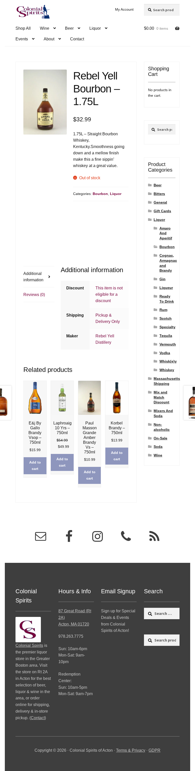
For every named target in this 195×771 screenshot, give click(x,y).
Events (21, 39)
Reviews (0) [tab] (34, 294)
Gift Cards (162, 211)
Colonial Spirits (29, 645)
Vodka (164, 353)
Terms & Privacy (130, 750)
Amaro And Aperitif (165, 233)
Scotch (165, 318)
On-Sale (160, 438)
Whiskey (166, 370)
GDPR (154, 750)
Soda (158, 447)
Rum (163, 310)
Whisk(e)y (168, 361)
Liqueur (166, 288)
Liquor (95, 28)
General (160, 202)
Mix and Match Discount (161, 397)
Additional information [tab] (33, 276)
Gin (162, 279)
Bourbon (100, 194)
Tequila (165, 336)
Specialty (167, 327)
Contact (77, 39)
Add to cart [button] (35, 465)
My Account (124, 9)
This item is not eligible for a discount (109, 294)
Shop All (23, 28)
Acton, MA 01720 (73, 624)
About (49, 39)
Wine (44, 28)
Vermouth (167, 344)
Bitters (159, 194)
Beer (69, 28)
